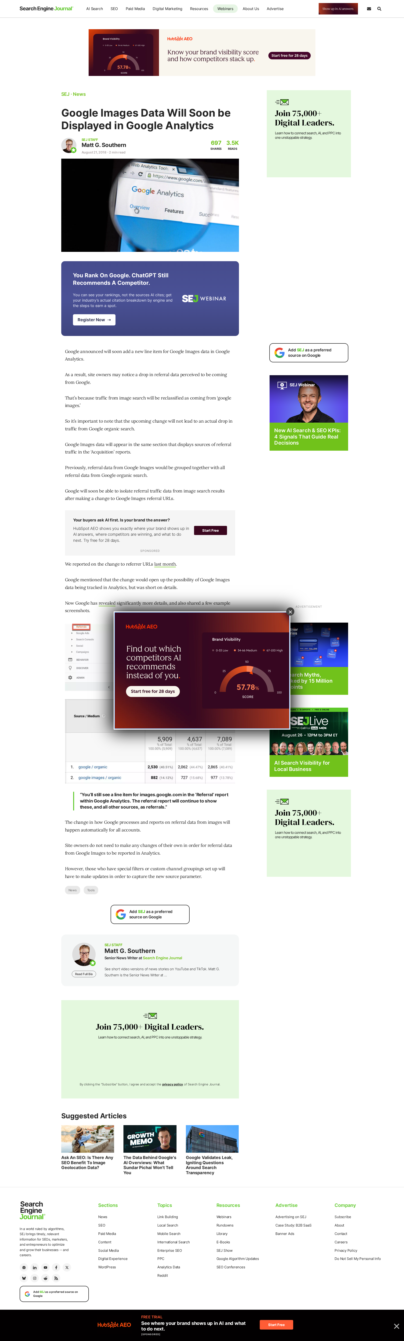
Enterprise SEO (169, 1250)
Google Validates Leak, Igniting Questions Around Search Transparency (209, 1165)
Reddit (162, 1275)
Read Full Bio (84, 974)
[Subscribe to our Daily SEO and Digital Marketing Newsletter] (369, 9)
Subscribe (343, 1217)
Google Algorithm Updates (237, 1258)
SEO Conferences (230, 1267)
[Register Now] (309, 398)
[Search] (379, 9)
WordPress (107, 1267)
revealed (107, 603)
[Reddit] (45, 1278)
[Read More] (309, 644)
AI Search (94, 8)
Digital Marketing (167, 8)
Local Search (167, 1225)
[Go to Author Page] (68, 145)
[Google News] (24, 1267)
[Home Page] (46, 8)
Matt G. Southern (104, 145)
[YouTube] (45, 1267)
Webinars (225, 8)
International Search (173, 1242)
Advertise (275, 8)
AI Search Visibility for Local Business (302, 766)
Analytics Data (168, 1267)
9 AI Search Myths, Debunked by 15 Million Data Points (303, 681)
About (339, 1225)
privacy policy (172, 1084)
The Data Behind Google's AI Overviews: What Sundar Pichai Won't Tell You (149, 1165)
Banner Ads (284, 1233)
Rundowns (225, 1225)
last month (165, 564)
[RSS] (56, 1278)
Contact (341, 1233)
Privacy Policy (346, 1250)
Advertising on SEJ (290, 1217)
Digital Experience (112, 1258)
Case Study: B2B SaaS (293, 1225)
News (73, 890)
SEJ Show (224, 1250)
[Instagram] (34, 1278)
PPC (160, 1258)
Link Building (167, 1217)
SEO (114, 8)
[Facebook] (56, 1267)
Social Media (108, 1250)
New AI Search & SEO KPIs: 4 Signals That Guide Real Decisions (307, 436)
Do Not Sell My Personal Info (358, 1258)
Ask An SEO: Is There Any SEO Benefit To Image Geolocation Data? (87, 1162)
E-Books (223, 1242)
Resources (199, 8)
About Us (251, 8)
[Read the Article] (87, 1139)
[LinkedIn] (34, 1267)
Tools (91, 890)
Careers (341, 1242)
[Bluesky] (24, 1278)
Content (104, 1242)
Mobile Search (168, 1233)
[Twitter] (67, 1267)
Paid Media (135, 8)
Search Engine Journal (162, 958)
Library (222, 1233)
